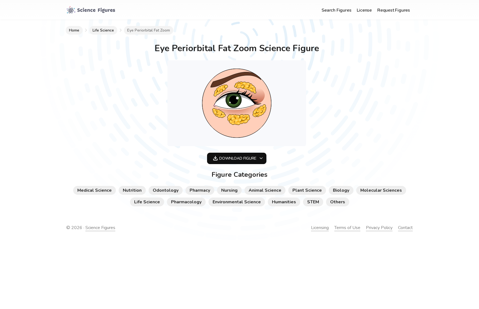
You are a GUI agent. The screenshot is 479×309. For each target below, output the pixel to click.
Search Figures (336, 10)
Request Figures (393, 10)
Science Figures (100, 228)
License (364, 10)
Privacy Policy (379, 228)
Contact (405, 228)
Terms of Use (347, 228)
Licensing (320, 228)
